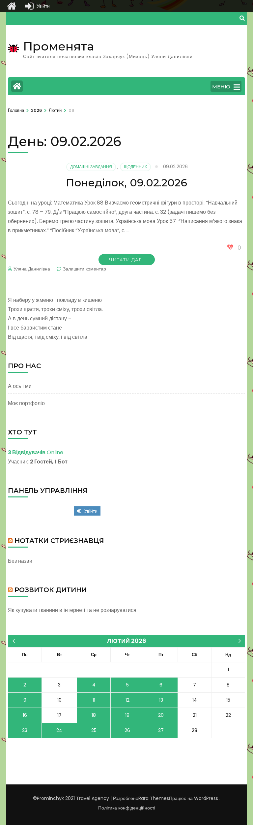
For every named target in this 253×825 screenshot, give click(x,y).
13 (161, 700)
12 (127, 700)
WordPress (206, 798)
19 (127, 715)
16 (25, 715)
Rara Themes (153, 798)
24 (59, 730)
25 (94, 730)
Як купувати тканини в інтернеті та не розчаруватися (72, 610)
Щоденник (135, 167)
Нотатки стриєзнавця (59, 541)
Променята (58, 46)
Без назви (20, 561)
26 (127, 730)
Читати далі (126, 259)
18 (94, 715)
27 (161, 730)
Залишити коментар (84, 269)
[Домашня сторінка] (11, 6)
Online (35, 452)
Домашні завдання (91, 167)
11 (94, 700)
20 (161, 715)
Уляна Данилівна (32, 269)
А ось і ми (20, 386)
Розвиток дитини (50, 590)
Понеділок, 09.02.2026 (126, 182)
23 (24, 730)
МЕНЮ (221, 86)
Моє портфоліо (26, 403)
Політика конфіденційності (126, 808)
